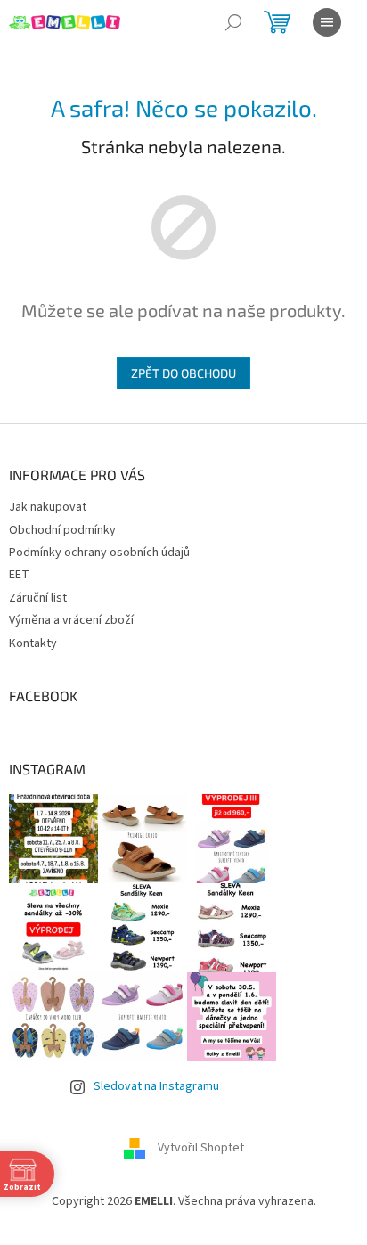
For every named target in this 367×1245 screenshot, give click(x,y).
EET (19, 575)
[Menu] (327, 22)
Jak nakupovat (47, 507)
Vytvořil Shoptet (201, 1149)
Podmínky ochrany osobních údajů (99, 552)
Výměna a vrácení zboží (71, 620)
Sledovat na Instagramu (156, 1086)
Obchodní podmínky (62, 530)
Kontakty (33, 643)
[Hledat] (233, 22)
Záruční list (38, 598)
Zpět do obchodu (183, 373)
